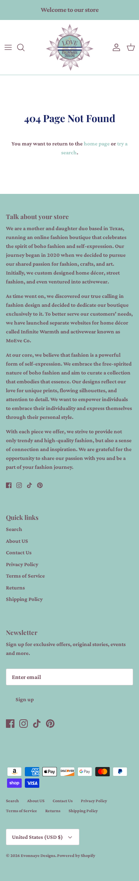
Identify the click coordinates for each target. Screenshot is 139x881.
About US (17, 541)
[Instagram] (19, 485)
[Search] (24, 47)
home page (97, 144)
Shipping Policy (24, 599)
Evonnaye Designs (38, 855)
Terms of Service (25, 576)
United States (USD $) (37, 837)
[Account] (114, 47)
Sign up (25, 699)
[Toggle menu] (8, 47)
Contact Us (19, 552)
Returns (15, 588)
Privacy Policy (22, 564)
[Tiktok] (29, 485)
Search (14, 529)
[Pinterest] (40, 485)
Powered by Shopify (76, 855)
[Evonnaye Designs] (70, 47)
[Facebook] (8, 485)
